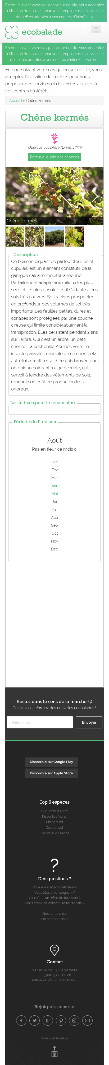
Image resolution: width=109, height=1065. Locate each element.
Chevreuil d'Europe (54, 833)
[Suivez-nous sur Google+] (48, 1020)
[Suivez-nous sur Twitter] (34, 1020)
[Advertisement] (54, 622)
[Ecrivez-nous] (87, 1020)
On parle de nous (54, 919)
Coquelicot (54, 828)
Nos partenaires (54, 914)
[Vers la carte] (54, 950)
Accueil (15, 100)
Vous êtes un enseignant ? (54, 892)
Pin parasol (54, 822)
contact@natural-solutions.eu (55, 980)
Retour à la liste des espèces (54, 157)
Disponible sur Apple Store (51, 773)
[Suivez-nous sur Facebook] (21, 1020)
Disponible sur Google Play (51, 762)
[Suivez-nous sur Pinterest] (61, 1020)
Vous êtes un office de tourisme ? (54, 898)
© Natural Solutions (54, 1038)
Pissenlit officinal (54, 816)
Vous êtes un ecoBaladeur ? (54, 887)
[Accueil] (33, 32)
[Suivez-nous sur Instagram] (74, 1020)
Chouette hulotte (54, 811)
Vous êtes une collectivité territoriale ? (54, 903)
